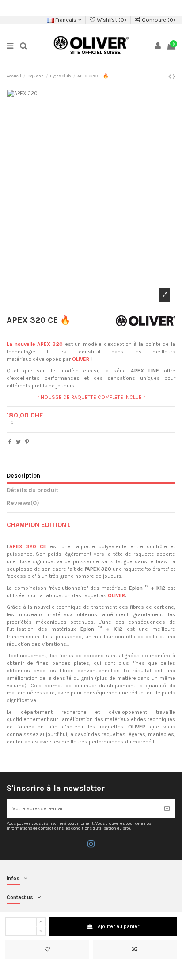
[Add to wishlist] (47, 949)
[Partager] (9, 442)
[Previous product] (170, 76)
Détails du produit (32, 489)
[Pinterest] (27, 442)
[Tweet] (18, 442)
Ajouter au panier (118, 926)
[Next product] (174, 76)
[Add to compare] (135, 949)
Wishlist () (111, 19)
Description (23, 475)
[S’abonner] (167, 808)
